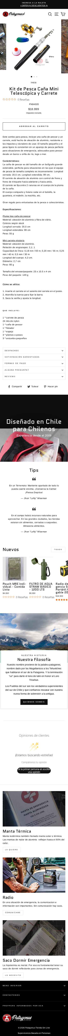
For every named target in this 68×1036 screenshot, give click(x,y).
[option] (34, 4)
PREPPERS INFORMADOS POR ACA (23, 1006)
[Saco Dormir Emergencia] (34, 938)
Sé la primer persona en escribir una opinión (34, 770)
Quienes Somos (34, 702)
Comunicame (13, 912)
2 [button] (34, 77)
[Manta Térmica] (34, 809)
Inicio (33, 82)
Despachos (12, 350)
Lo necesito (13, 975)
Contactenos (11, 995)
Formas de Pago (15, 363)
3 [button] (37, 77)
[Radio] (34, 875)
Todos (58, 549)
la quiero (11, 849)
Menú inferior (12, 985)
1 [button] (31, 77)
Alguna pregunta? (17, 370)
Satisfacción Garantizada (22, 357)
